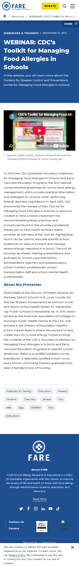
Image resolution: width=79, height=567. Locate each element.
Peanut (62, 391)
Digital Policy (49, 542)
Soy (60, 399)
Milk (8, 407)
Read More (39, 498)
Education (44, 391)
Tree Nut (29, 399)
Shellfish (36, 407)
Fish (50, 407)
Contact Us (16, 522)
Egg (21, 407)
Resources (17, 16)
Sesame (11, 399)
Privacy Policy (16, 555)
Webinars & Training (18, 391)
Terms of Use (30, 542)
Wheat (47, 399)
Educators (12, 415)
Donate (50, 6)
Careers (14, 528)
